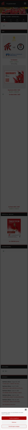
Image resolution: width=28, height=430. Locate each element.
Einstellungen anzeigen (14, 426)
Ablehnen (14, 422)
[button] (25, 409)
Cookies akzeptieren (14, 418)
